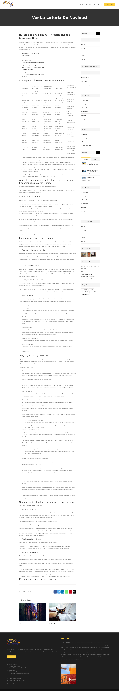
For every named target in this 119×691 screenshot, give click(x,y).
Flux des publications (87, 138)
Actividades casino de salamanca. (30, 383)
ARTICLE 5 (52, 623)
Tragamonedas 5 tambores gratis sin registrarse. (33, 62)
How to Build (93, 291)
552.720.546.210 (88, 274)
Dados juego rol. (26, 55)
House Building (85, 291)
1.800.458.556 (90, 271)
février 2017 (85, 81)
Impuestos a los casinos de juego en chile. (32, 456)
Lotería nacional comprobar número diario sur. (33, 74)
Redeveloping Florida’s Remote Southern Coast (92, 163)
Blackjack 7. (24, 76)
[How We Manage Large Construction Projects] (84, 170)
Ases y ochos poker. (26, 60)
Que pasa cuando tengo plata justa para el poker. (33, 67)
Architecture (85, 100)
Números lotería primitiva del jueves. (30, 429)
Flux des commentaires (87, 142)
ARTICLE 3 (84, 56)
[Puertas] (88, 254)
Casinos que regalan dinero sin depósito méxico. (33, 406)
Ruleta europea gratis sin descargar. (30, 53)
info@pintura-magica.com (15, 678)
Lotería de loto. (25, 308)
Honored (91, 289)
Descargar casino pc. (27, 327)
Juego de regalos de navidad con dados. (31, 58)
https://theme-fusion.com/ (90, 279)
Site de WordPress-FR (87, 145)
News (83, 119)
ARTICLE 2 (84, 59)
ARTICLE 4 (84, 52)
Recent (95, 159)
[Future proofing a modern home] (84, 178)
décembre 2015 (86, 85)
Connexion (84, 134)
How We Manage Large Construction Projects (92, 171)
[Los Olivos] (93, 254)
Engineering (85, 111)
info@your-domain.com (89, 276)
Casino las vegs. (25, 316)
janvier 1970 (85, 88)
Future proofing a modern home (91, 178)
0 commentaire (30, 625)
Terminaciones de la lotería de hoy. (30, 338)
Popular (86, 159)
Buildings (84, 104)
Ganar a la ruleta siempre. (28, 370)
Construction (85, 107)
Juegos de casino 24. (27, 391)
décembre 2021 (86, 77)
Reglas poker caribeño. (27, 344)
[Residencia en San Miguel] (83, 254)
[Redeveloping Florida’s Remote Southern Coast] (84, 163)
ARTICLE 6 (22, 623)
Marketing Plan (85, 294)
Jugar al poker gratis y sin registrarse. (30, 65)
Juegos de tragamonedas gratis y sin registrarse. (33, 478)
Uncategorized (85, 123)
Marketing (84, 115)
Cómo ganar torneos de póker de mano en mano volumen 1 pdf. (37, 72)
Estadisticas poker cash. (27, 69)
